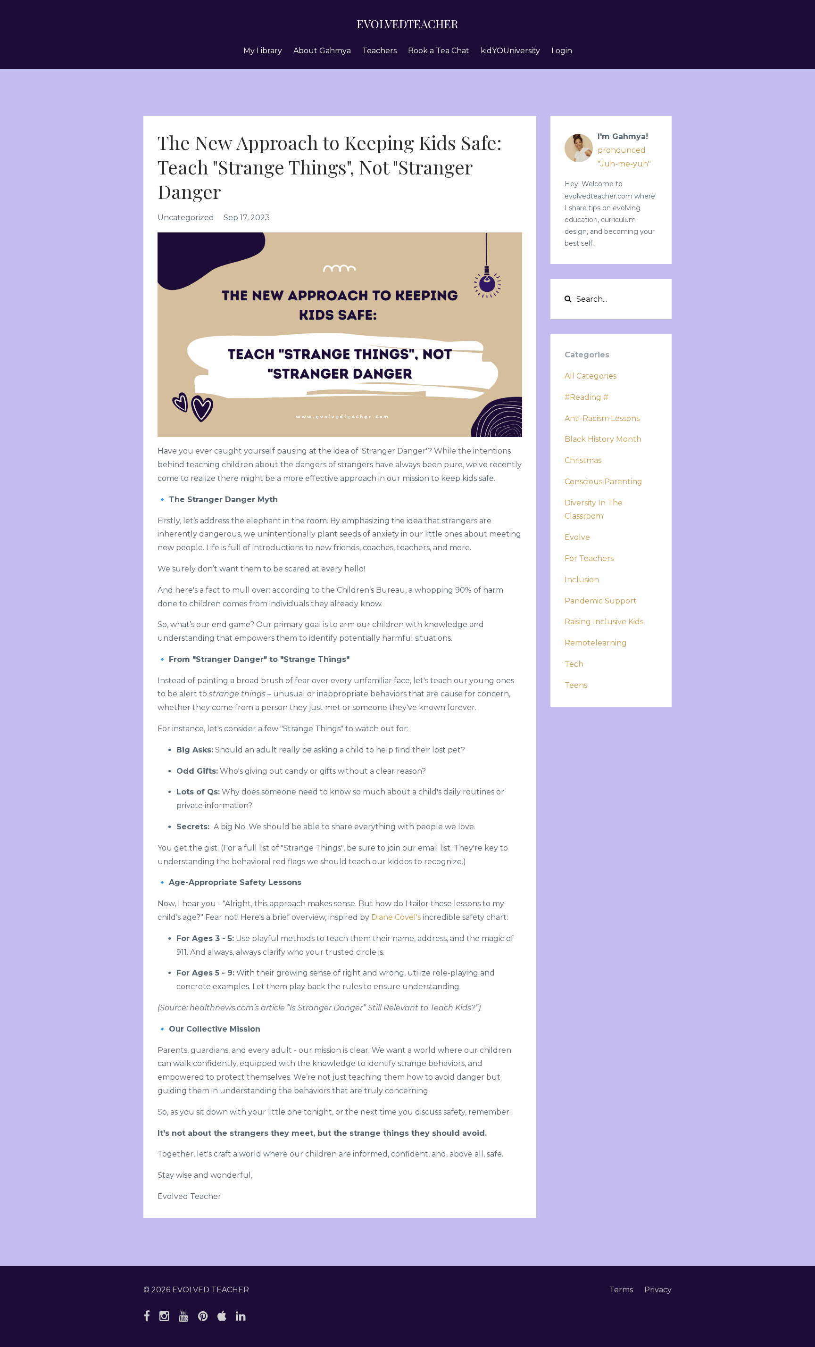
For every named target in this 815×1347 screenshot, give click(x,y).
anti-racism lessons (602, 418)
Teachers (379, 51)
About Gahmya (322, 51)
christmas (583, 460)
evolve (577, 537)
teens (576, 685)
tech (574, 664)
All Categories (590, 376)
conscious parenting (603, 481)
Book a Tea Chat (438, 51)
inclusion (582, 579)
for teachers (589, 558)
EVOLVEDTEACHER (407, 23)
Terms (621, 1289)
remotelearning (596, 642)
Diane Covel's (396, 917)
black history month (603, 439)
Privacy (658, 1289)
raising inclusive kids (604, 621)
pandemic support (601, 600)
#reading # (586, 397)
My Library (262, 51)
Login (561, 51)
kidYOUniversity (510, 51)
